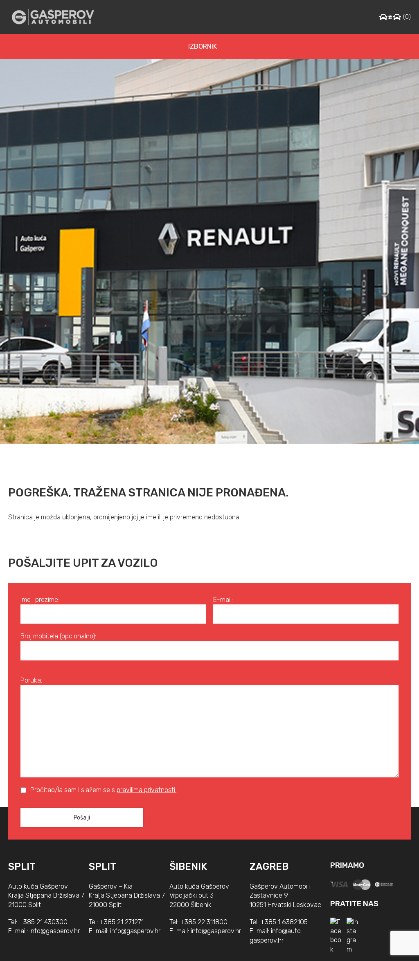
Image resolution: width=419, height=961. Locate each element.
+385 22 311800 (204, 922)
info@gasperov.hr (54, 931)
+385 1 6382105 (284, 922)
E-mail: (223, 600)
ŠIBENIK (188, 866)
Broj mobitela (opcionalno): (58, 636)
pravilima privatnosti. (146, 790)
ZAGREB (269, 866)
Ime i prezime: (39, 600)
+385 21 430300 (43, 922)
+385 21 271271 (121, 922)
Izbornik (202, 46)
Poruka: (31, 680)
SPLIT (22, 866)
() (407, 16)
